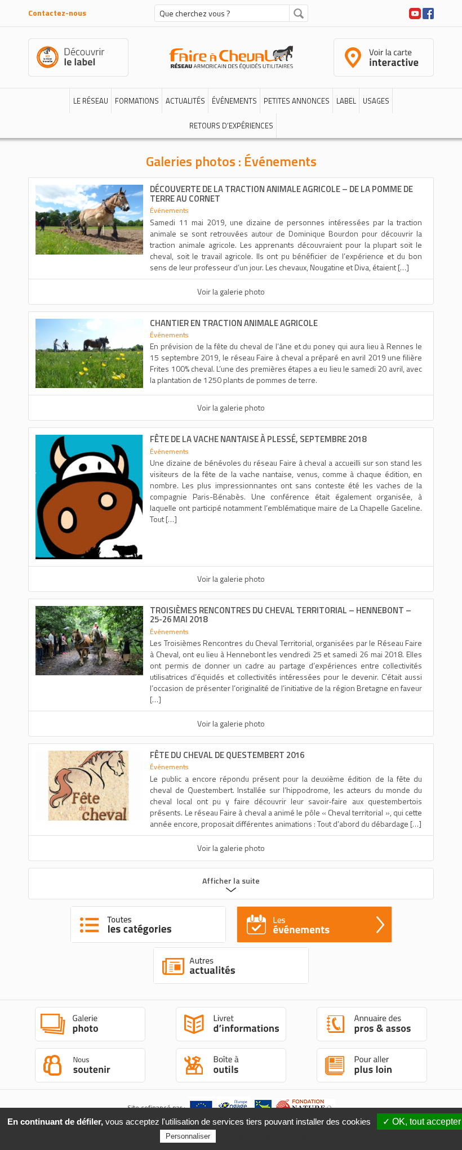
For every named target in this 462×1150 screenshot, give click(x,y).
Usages (376, 100)
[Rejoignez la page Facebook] (428, 12)
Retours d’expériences (231, 125)
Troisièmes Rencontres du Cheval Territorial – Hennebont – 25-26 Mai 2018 (280, 615)
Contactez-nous (57, 13)
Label (346, 100)
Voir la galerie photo (231, 291)
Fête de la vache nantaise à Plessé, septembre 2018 (258, 439)
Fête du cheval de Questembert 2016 (227, 754)
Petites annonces (297, 100)
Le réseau (90, 100)
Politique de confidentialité (267, 1135)
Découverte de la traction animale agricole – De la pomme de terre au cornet (281, 193)
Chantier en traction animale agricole (234, 323)
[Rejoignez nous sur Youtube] (415, 12)
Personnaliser (188, 1136)
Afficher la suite (231, 880)
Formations (137, 100)
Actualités (185, 100)
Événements (234, 100)
